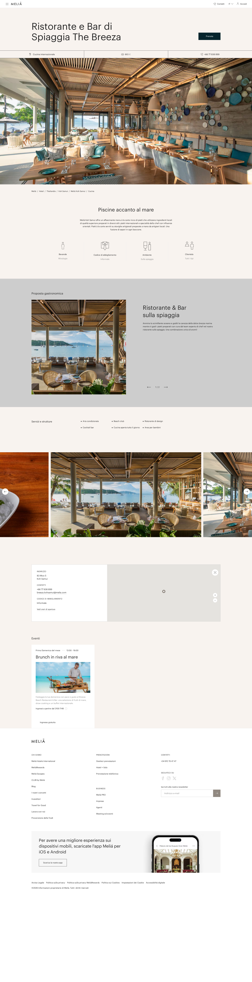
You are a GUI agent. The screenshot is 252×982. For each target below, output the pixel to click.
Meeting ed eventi (104, 813)
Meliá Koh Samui (78, 191)
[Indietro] (149, 387)
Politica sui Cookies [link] (111, 882)
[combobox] (231, 4)
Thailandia (51, 191)
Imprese (100, 801)
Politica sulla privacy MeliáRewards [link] (83, 882)
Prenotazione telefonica (107, 774)
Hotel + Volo (101, 767)
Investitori (36, 799)
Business (100, 788)
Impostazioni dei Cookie (133, 882)
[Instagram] (168, 778)
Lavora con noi (38, 811)
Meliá (34, 191)
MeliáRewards (38, 767)
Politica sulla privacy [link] (55, 882)
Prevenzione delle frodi (42, 818)
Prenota (209, 36)
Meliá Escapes (38, 774)
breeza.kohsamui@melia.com (51, 592)
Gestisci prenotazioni (106, 761)
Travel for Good (39, 805)
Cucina (91, 191)
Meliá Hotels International (43, 761)
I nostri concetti (39, 792)
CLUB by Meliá (38, 780)
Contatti (165, 755)
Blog (34, 786)
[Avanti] (166, 387)
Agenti (99, 807)
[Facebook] (163, 778)
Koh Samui (63, 191)
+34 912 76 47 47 (168, 761)
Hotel (41, 191)
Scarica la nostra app (52, 862)
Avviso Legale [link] (38, 882)
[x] (174, 778)
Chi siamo (36, 755)
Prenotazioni (103, 755)
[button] (163, 591)
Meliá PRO (101, 795)
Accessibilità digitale (155, 882)
